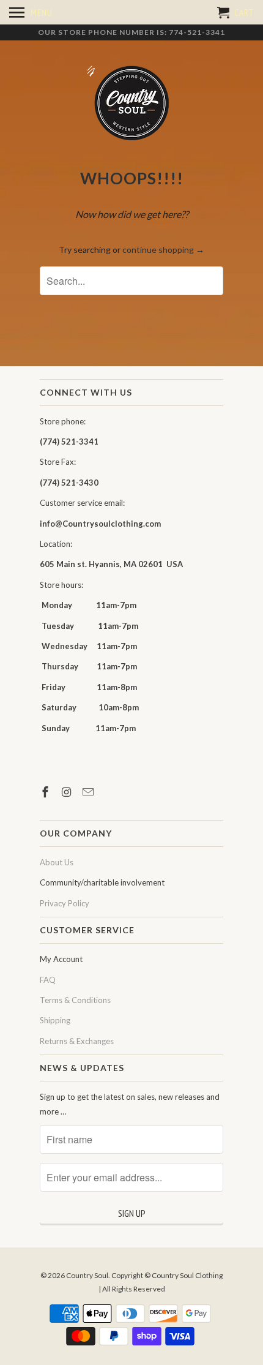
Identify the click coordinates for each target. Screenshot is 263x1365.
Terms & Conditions (75, 1000)
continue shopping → (163, 249)
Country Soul (87, 1275)
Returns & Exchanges (77, 1041)
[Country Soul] (131, 104)
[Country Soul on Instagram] (68, 792)
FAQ (48, 980)
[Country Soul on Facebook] (46, 792)
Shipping (55, 1020)
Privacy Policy (64, 903)
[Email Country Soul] (89, 792)
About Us (56, 862)
